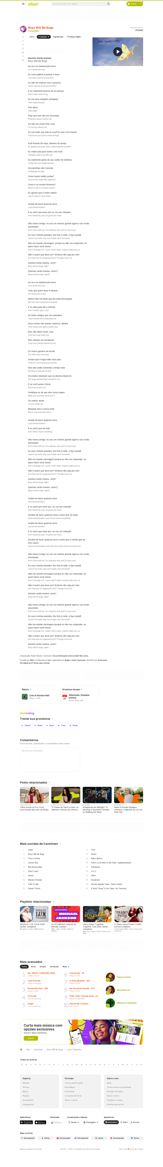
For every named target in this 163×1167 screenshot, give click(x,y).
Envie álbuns (70, 1087)
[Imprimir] (23, 52)
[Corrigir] (23, 56)
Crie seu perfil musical (74, 1083)
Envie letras (69, 1091)
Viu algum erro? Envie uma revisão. (35, 663)
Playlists (26, 1096)
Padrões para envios (115, 1104)
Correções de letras (73, 1096)
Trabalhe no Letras (114, 1100)
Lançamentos (28, 1104)
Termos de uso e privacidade (119, 1087)
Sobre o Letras (113, 1096)
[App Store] (40, 1122)
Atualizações (28, 1100)
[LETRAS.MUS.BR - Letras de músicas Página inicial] (33, 3)
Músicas (26, 1083)
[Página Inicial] (21, 1049)
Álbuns (25, 1091)
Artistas (26, 1087)
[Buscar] (108, 3)
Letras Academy (81, 713)
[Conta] (140, 3)
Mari (32, 660)
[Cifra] (23, 48)
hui (49, 660)
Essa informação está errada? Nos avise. (71, 656)
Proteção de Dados (115, 1091)
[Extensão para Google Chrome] (56, 1122)
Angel (67, 660)
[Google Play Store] (26, 1122)
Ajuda (109, 1083)
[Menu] (23, 3)
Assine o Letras (71, 1100)
